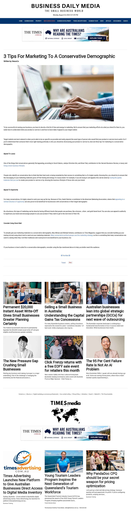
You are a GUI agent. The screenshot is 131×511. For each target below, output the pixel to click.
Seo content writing (65, 394)
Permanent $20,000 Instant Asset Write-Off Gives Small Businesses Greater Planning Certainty (21, 315)
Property (38, 21)
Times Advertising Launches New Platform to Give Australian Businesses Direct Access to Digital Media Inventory (23, 484)
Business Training (8, 503)
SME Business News (49, 21)
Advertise (84, 394)
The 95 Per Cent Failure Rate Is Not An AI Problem (104, 365)
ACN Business (117, 21)
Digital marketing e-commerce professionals (45, 394)
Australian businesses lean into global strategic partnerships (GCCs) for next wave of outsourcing (105, 313)
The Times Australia (106, 394)
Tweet (63, 263)
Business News (29, 21)
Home (20, 21)
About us (29, 394)
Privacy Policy (76, 394)
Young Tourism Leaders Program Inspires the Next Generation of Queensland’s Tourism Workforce (63, 483)
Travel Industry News (80, 21)
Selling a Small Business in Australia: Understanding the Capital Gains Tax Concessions (64, 313)
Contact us (22, 394)
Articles (108, 21)
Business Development (64, 21)
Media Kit (97, 394)
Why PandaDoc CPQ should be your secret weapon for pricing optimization (102, 480)
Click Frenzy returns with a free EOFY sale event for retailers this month (63, 366)
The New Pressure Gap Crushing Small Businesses (20, 365)
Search (125, 21)
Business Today (93, 21)
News (101, 21)
